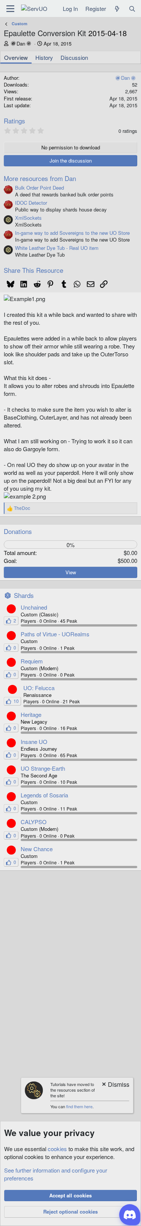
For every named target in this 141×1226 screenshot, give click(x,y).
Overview (16, 57)
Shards (24, 595)
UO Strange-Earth (43, 768)
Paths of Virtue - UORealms (55, 634)
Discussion (74, 57)
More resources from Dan (40, 178)
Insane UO (34, 741)
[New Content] (117, 8)
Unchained (34, 607)
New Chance (37, 849)
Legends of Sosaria (44, 795)
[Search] (132, 8)
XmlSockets (28, 217)
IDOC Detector (31, 202)
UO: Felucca (39, 688)
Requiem (32, 661)
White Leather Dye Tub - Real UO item (57, 247)
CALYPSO (34, 822)
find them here (79, 1106)
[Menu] (10, 8)
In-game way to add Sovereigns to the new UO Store (72, 232)
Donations (18, 531)
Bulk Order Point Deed (39, 187)
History (44, 57)
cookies (57, 1149)
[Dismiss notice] (115, 1085)
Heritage (31, 714)
